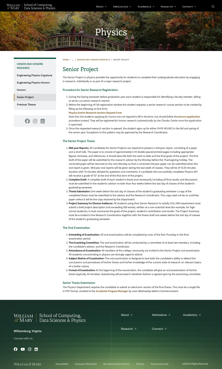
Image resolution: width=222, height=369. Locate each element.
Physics (111, 32)
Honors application (189, 116)
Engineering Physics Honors (33, 82)
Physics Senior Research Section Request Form (95, 112)
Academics (144, 6)
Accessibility (62, 364)
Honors (21, 90)
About (100, 6)
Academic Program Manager (112, 291)
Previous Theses (26, 104)
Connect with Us (23, 338)
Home (66, 60)
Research (167, 6)
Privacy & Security (159, 364)
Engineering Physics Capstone (34, 75)
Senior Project (25, 97)
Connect (187, 6)
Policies (140, 364)
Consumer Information (86, 364)
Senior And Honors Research (93, 60)
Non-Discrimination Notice (116, 364)
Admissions (120, 6)
